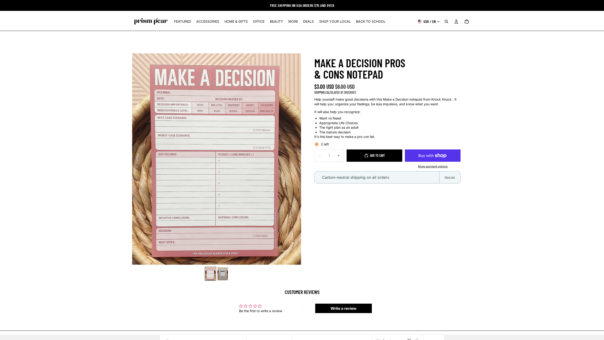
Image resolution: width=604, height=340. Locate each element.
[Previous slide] (137, 159)
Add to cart (377, 155)
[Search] (446, 21)
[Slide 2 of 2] (223, 273)
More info (450, 177)
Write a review (344, 308)
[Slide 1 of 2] (210, 273)
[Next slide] (296, 159)
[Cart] (466, 21)
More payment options (433, 166)
